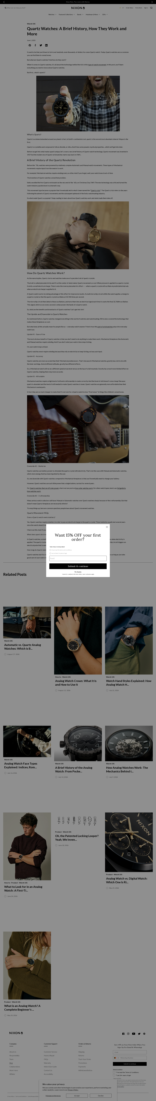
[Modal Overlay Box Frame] (78, 550)
